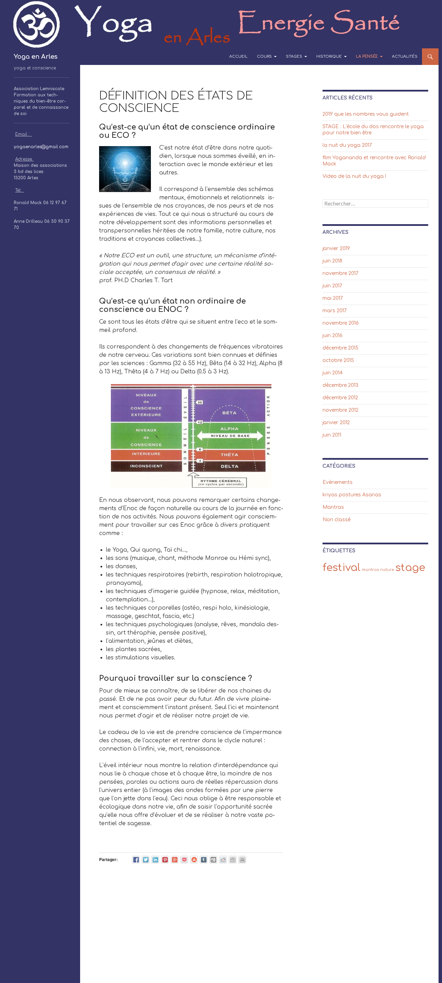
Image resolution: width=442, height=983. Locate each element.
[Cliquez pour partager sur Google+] (175, 859)
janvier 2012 (336, 422)
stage (410, 567)
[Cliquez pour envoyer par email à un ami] (242, 859)
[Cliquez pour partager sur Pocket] (184, 859)
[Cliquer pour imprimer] (233, 859)
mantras (370, 570)
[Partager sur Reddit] (223, 859)
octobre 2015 (338, 360)
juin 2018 (332, 261)
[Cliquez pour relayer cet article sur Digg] (213, 859)
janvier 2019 (336, 248)
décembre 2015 (340, 348)
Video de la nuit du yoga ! (354, 176)
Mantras (333, 507)
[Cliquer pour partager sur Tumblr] (204, 859)
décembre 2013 (340, 385)
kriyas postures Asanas (352, 494)
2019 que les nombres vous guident (366, 114)
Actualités (404, 56)
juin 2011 (332, 435)
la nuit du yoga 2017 (347, 145)
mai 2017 (333, 298)
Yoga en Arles (35, 56)
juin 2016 (333, 335)
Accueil (238, 56)
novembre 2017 (340, 273)
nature (387, 570)
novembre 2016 (341, 323)
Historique (329, 56)
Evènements (338, 482)
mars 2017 (335, 310)
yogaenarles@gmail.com (41, 146)
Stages (294, 56)
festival (342, 567)
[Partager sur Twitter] (146, 859)
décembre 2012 (340, 397)
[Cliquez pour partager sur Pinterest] (165, 859)
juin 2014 (333, 372)
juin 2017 (332, 285)
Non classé (336, 519)
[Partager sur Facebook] (136, 859)
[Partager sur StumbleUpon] (194, 859)
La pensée (367, 56)
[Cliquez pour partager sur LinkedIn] (155, 859)
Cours (264, 56)
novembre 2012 (340, 410)
